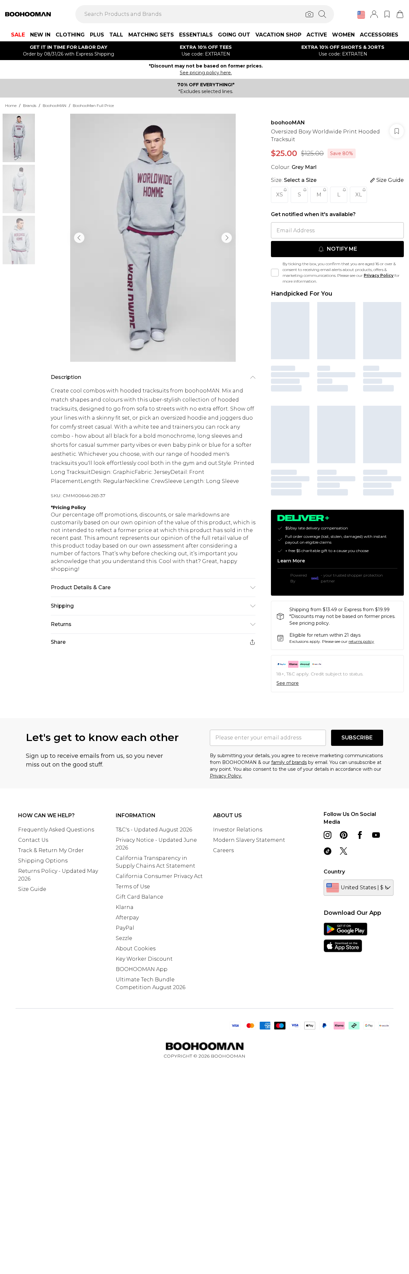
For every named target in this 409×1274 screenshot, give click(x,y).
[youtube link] (376, 835)
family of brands (289, 762)
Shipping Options (43, 861)
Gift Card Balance (139, 897)
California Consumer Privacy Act (159, 876)
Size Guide (32, 889)
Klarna (125, 907)
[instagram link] (327, 835)
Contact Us (33, 840)
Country (334, 872)
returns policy (361, 641)
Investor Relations (237, 830)
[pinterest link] (344, 835)
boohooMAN (288, 123)
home (10, 105)
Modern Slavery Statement (249, 840)
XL (358, 195)
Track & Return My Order (51, 850)
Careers (223, 850)
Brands (29, 105)
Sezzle (124, 938)
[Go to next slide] (226, 238)
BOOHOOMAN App (141, 969)
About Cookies (136, 948)
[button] (361, 14)
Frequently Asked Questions (56, 830)
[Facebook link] (360, 835)
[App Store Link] (345, 937)
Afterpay (127, 917)
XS (279, 195)
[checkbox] (275, 273)
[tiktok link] (327, 851)
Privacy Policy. (226, 776)
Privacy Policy (378, 275)
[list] (153, 238)
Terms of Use (133, 886)
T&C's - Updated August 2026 (154, 830)
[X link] (344, 851)
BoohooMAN (54, 105)
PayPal (125, 928)
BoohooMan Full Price (93, 105)
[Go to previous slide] (79, 238)
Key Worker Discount (144, 959)
